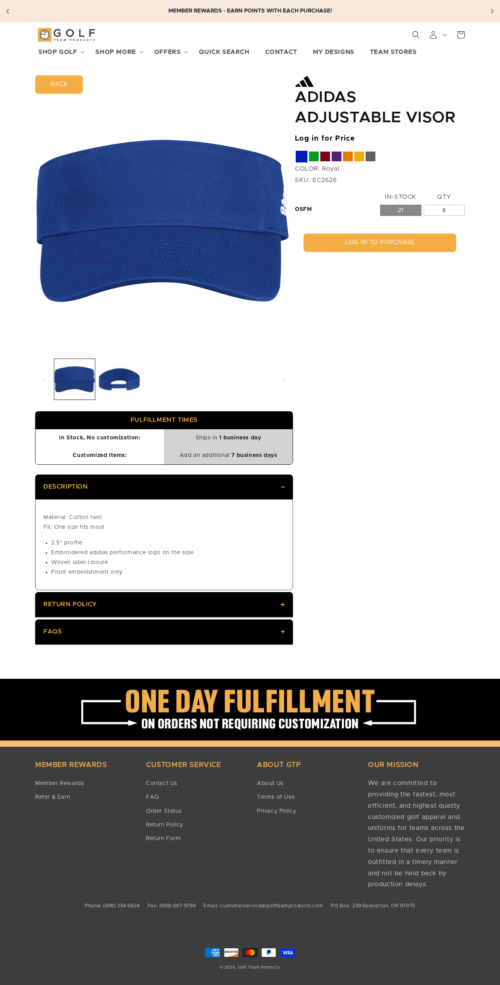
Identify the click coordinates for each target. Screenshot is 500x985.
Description (65, 487)
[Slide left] (43, 379)
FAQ (152, 797)
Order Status (164, 811)
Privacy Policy (276, 811)
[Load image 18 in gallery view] (119, 379)
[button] (59, 52)
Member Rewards (59, 783)
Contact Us (161, 783)
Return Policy (70, 604)
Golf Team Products (259, 967)
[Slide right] (284, 379)
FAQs (52, 631)
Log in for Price (325, 138)
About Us (270, 783)
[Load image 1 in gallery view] (74, 379)
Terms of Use (276, 797)
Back (59, 84)
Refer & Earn (52, 797)
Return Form (163, 838)
